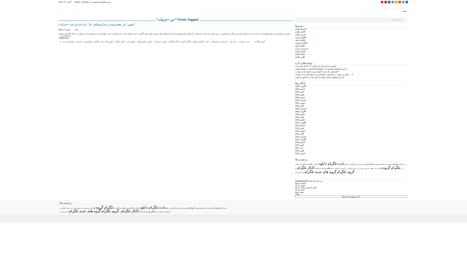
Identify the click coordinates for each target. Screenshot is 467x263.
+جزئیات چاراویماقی (219, 41)
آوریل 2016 (299, 151)
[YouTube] (382, 2)
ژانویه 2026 (299, 97)
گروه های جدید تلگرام (321, 172)
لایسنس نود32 (300, 183)
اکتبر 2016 (299, 134)
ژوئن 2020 (299, 117)
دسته (355, 168)
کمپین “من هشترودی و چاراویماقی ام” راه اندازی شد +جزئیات (96, 24)
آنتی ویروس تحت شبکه (351, 196)
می (333, 168)
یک (296, 172)
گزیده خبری (301, 172)
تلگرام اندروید (300, 37)
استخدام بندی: (388, 164)
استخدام (396, 164)
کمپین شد (130, 41)
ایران (361, 164)
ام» (207, 41)
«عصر (404, 164)
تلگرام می (302, 164)
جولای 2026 (299, 89)
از (401, 164)
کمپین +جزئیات (160, 41)
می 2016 (298, 148)
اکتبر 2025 (299, 106)
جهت (371, 168)
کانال (317, 168)
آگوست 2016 (300, 139)
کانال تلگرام (299, 54)
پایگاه (323, 168)
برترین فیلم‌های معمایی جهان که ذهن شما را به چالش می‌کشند (319, 77)
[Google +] (399, 2)
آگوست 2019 (300, 123)
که (296, 168)
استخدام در (369, 164)
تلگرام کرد (117, 208)
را (345, 168)
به (346, 164)
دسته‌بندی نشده (301, 49)
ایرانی (358, 164)
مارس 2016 (299, 153)
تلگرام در (315, 164)
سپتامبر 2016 (300, 137)
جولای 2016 (299, 142)
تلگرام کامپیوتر (300, 43)
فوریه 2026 (299, 95)
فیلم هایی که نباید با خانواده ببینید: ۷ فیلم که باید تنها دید (316, 72)
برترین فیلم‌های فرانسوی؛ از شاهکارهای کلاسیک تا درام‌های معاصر (96, 3)
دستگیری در (349, 168)
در (365, 168)
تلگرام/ (341, 164)
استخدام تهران (379, 164)
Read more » (63, 38)
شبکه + (342, 168)
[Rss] (396, 2)
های (328, 168)
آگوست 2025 (300, 111)
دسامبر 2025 (300, 100)
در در (358, 168)
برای (352, 164)
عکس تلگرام (300, 51)
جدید (375, 168)
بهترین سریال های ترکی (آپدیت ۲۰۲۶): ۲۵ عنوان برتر (315, 66)
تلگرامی (379, 168)
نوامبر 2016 (299, 131)
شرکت (337, 168)
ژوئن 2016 (299, 145)
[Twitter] (403, 2)
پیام (320, 168)
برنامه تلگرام (300, 35)
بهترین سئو (299, 192)
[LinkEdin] (389, 2)
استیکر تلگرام (300, 29)
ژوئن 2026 (299, 92)
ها (331, 168)
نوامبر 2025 (299, 103)
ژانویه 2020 (299, 120)
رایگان (297, 194)
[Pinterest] (385, 2)
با (355, 164)
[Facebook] (407, 2)
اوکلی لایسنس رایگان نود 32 (306, 188)
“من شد (233, 41)
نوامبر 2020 (299, 114)
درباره (362, 168)
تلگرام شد (309, 164)
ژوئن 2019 (299, 128)
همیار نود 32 (300, 190)
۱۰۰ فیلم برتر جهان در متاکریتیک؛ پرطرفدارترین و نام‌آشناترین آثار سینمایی (323, 74)
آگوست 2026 (300, 86)
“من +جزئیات (244, 41)
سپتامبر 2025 (300, 109)
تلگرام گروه (299, 46)
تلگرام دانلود (300, 40)
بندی (348, 164)
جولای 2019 (299, 125)
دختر (368, 168)
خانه (404, 11)
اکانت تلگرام (300, 32)
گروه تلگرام (299, 57)
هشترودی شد (68, 41)
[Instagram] (392, 2)
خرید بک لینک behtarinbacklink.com (309, 181)
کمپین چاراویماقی (144, 41)
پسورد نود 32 (300, 185)
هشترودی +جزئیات (84, 41)
